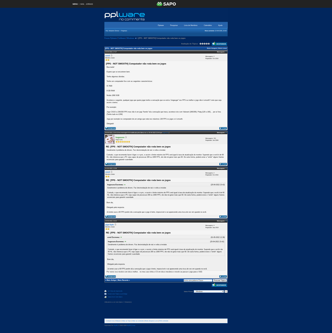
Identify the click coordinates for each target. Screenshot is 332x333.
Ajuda (220, 25)
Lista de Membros (191, 25)
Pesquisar (174, 25)
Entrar (117, 30)
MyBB (116, 325)
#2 (226, 132)
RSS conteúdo (163, 321)
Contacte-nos (110, 321)
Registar (124, 30)
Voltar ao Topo (126, 321)
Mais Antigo (111, 280)
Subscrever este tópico (115, 297)
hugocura (165, 132)
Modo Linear (222, 48)
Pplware (161, 25)
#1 (226, 52)
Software (121, 38)
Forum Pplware (110, 38)
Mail (82, 4)
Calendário (208, 25)
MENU (75, 4)
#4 (226, 221)
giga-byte (109, 224)
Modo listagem (212, 48)
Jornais (89, 4)
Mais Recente (123, 280)
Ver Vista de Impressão (115, 291)
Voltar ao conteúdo (138, 321)
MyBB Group (131, 325)
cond (107, 55)
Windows (130, 38)
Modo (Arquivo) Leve (151, 321)
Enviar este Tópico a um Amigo (117, 294)
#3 (226, 168)
